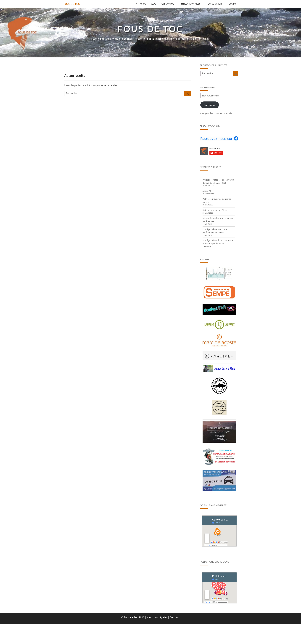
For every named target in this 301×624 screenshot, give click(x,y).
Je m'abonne (209, 105)
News (153, 3)
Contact (233, 3)
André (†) (207, 190)
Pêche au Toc (167, 3)
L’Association (215, 3)
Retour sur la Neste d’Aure (215, 210)
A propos (141, 3)
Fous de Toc (71, 4)
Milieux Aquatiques (191, 3)
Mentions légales (157, 617)
